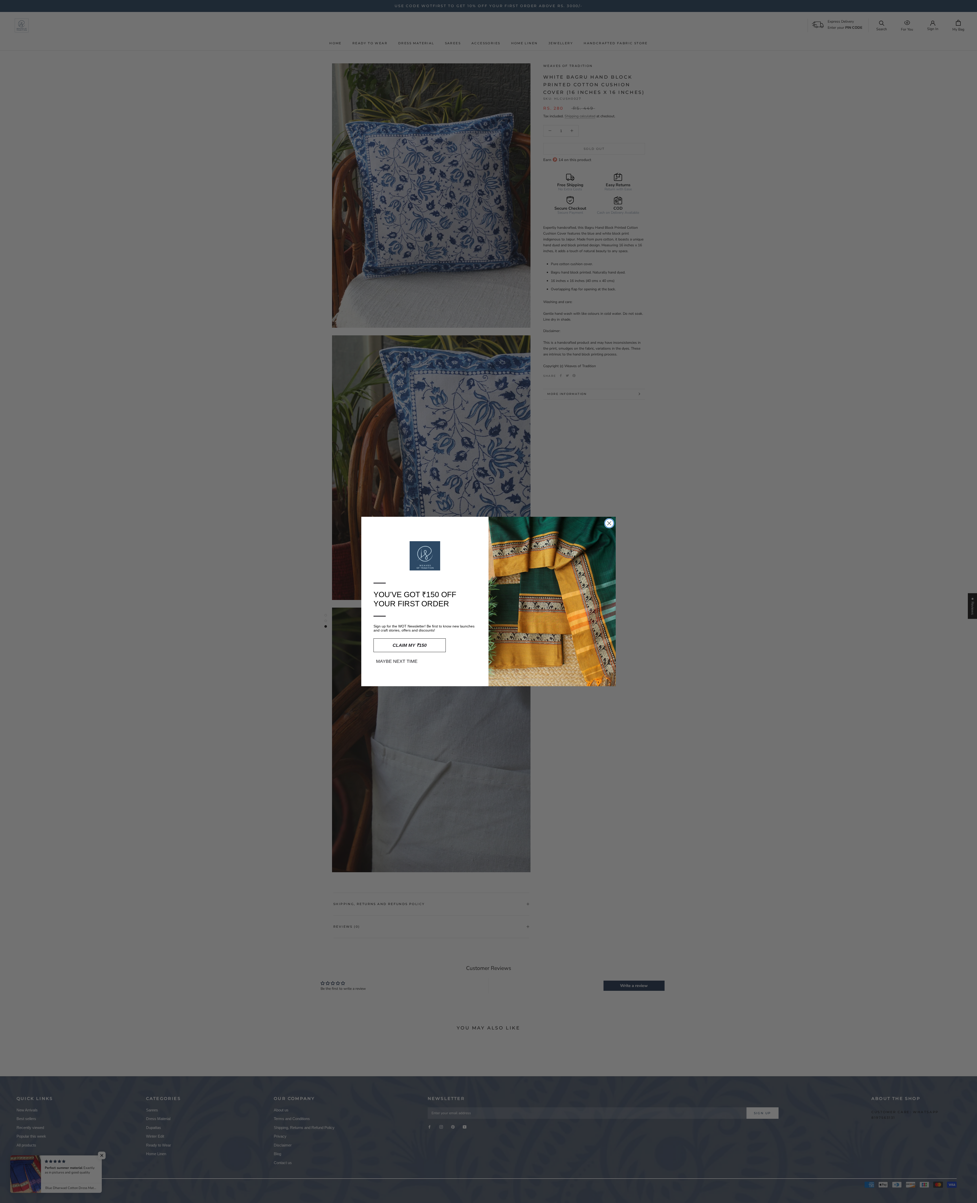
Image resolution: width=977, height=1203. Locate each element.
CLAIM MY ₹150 (410, 645)
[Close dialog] (609, 523)
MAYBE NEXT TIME (397, 661)
